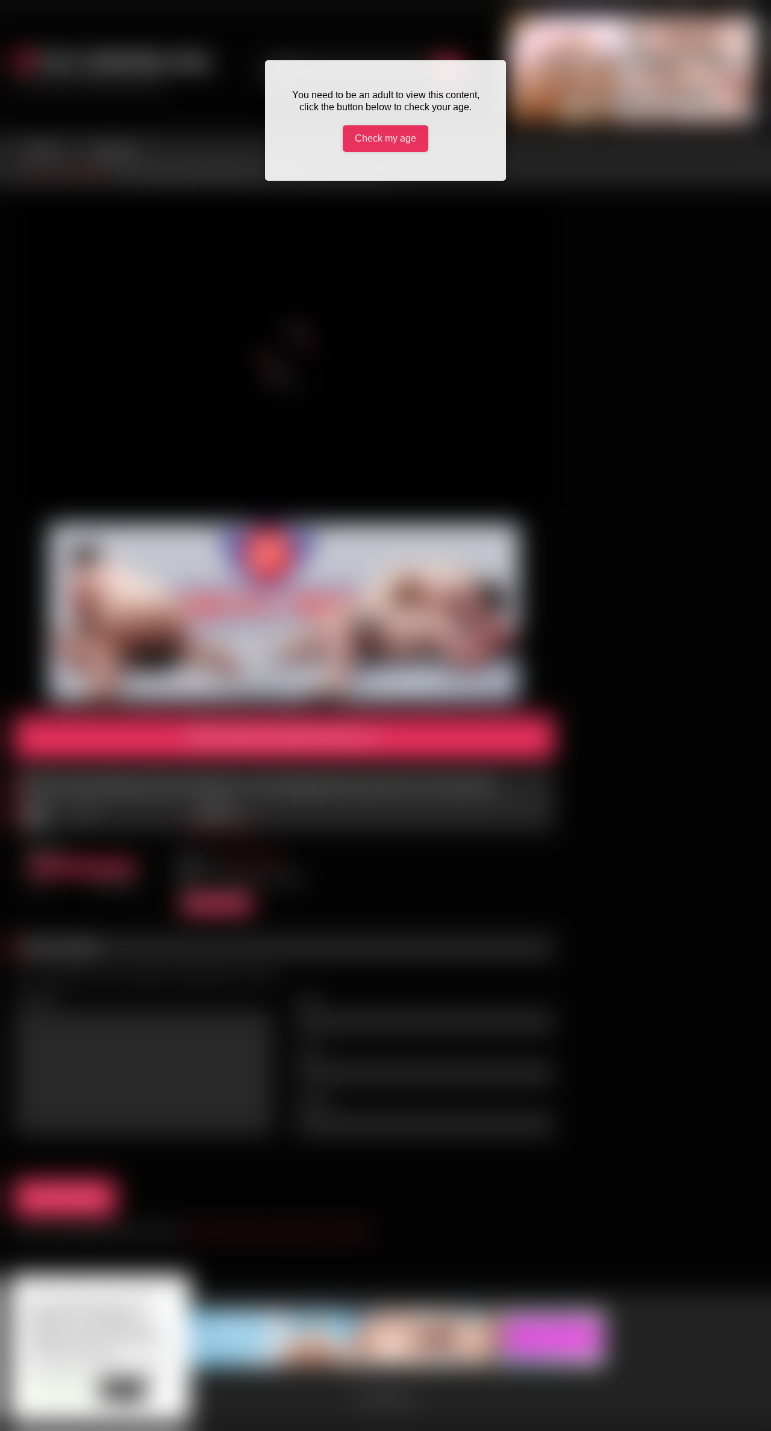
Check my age (385, 138)
